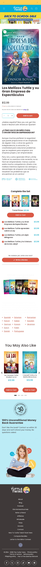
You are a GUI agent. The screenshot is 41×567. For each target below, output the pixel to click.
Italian (17, 321)
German (7, 324)
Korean (17, 324)
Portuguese (19, 331)
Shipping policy (10, 556)
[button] (4, 8)
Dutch (6, 328)
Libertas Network (32, 556)
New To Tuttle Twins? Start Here (20, 533)
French (7, 321)
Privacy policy (32, 552)
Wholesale (20, 519)
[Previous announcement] (3, 2)
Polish (16, 328)
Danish (7, 331)
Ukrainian (31, 324)
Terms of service (16, 554)
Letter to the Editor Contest (20, 539)
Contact (20, 529)
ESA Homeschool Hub (20, 509)
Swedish (30, 321)
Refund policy (28, 554)
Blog (20, 503)
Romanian (31, 317)
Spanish (7, 317)
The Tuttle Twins (20, 552)
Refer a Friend (20, 513)
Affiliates (20, 516)
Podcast (20, 506)
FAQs (20, 523)
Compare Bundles (20, 536)
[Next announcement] (37, 2)
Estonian (17, 317)
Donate (20, 526)
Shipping (4, 106)
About (20, 499)
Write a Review (25, 260)
